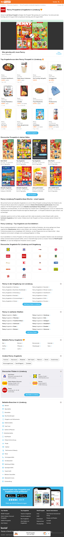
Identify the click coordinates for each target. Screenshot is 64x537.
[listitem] (8, 72)
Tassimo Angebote (26, 513)
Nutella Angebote (26, 516)
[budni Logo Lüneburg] (24, 269)
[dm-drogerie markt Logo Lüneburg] (39, 263)
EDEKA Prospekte (6, 520)
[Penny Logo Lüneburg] (24, 256)
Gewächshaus (54, 359)
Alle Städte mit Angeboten (25, 522)
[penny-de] (3, 9)
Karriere (49, 523)
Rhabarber (22, 359)
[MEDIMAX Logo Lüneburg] (8, 269)
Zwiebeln (28, 363)
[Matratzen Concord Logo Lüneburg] (24, 276)
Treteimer (5, 359)
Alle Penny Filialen (32, 332)
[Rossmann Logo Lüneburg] (55, 249)
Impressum (40, 518)
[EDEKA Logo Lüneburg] (55, 256)
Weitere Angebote (32, 133)
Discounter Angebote (12, 5)
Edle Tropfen (31, 359)
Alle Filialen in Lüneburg (32, 394)
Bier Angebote (25, 518)
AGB (38, 516)
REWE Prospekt (5, 513)
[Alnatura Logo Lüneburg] (55, 269)
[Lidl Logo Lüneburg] (8, 249)
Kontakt (49, 520)
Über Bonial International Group (53, 514)
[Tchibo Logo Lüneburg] (8, 263)
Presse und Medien (52, 518)
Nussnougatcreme (8, 363)
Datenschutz (40, 521)
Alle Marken (4, 523)
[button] (61, 2)
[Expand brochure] (32, 36)
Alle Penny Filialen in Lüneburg (32, 304)
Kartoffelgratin (19, 363)
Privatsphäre (40, 523)
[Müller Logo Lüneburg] (39, 256)
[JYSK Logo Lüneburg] (55, 263)
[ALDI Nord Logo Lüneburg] (24, 249)
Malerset (39, 359)
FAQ (38, 513)
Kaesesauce (14, 359)
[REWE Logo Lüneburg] (8, 256)
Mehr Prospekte (32, 194)
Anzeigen (59, 5)
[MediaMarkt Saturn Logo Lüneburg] (39, 249)
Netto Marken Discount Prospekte (7, 517)
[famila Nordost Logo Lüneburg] (39, 269)
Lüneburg (3, 5)
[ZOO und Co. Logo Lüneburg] (8, 276)
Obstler (46, 359)
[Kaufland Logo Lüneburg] (24, 263)
